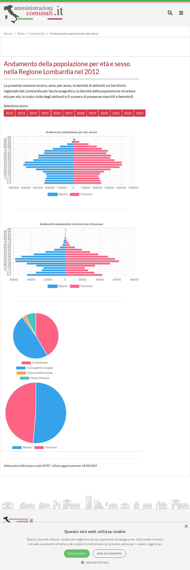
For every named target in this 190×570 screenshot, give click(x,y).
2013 (21, 113)
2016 (57, 113)
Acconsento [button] (77, 553)
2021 (116, 113)
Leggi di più (154, 544)
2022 (128, 113)
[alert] (95, 546)
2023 (139, 113)
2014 (33, 113)
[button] (95, 562)
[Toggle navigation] (170, 12)
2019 (92, 113)
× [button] (186, 526)
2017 (69, 113)
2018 (80, 113)
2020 (104, 113)
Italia (21, 33)
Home (8, 33)
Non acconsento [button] (109, 553)
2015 (45, 113)
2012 (9, 113)
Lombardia (37, 33)
